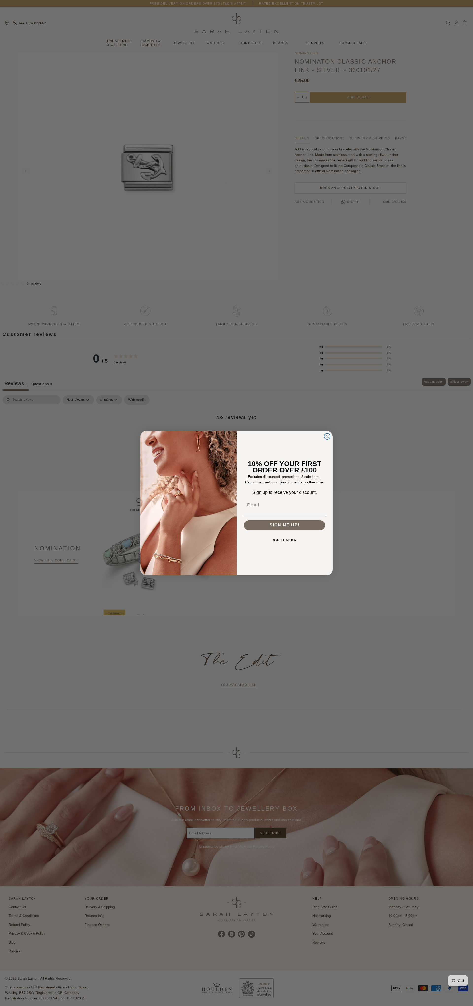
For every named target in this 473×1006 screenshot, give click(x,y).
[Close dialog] (327, 436)
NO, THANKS (284, 540)
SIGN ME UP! (285, 525)
